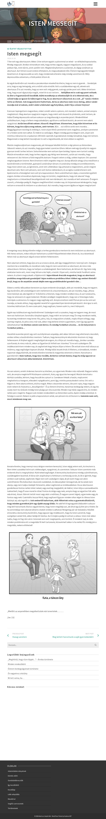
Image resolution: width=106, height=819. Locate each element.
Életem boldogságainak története (23, 668)
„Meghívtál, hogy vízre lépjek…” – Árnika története (30, 659)
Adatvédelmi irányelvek (17, 771)
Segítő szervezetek (15, 803)
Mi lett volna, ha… (16, 678)
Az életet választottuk (19, 49)
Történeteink (13, 808)
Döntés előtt (13, 776)
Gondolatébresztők (15, 780)
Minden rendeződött (17, 664)
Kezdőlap (11, 790)
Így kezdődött (13, 785)
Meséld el (11, 799)
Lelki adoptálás (14, 794)
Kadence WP (67, 816)
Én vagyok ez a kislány (17, 673)
